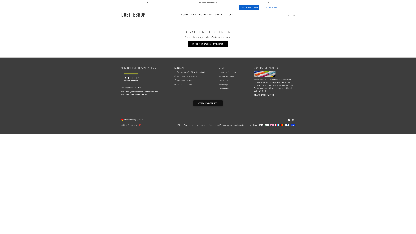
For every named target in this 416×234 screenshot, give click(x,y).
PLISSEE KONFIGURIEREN (249, 8)
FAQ (255, 125)
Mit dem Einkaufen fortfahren (207, 44)
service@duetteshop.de (187, 76)
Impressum (201, 125)
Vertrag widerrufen (208, 103)
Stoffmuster (223, 88)
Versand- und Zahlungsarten (220, 125)
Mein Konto (223, 80)
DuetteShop (133, 125)
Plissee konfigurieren (227, 72)
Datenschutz (189, 125)
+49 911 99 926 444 (184, 80)
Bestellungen (224, 84)
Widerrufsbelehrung (242, 125)
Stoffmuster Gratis (226, 76)
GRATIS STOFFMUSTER (272, 8)
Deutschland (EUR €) (132, 120)
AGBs (179, 125)
